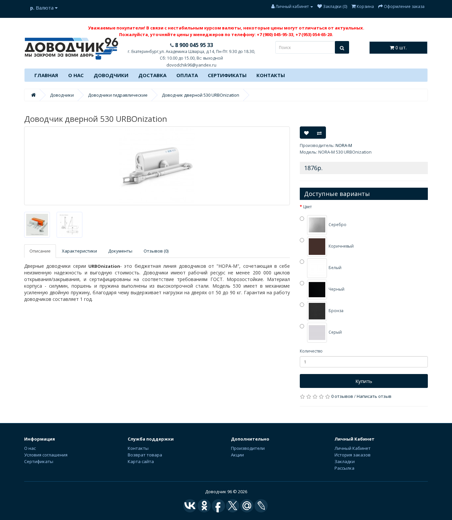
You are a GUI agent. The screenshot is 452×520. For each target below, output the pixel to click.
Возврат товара (145, 455)
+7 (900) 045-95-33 (275, 34)
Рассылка (344, 468)
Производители (248, 448)
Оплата (187, 75)
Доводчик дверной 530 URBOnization (200, 95)
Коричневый (341, 246)
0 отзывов (342, 396)
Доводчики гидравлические (118, 95)
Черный (336, 289)
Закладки (345, 461)
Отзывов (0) (156, 251)
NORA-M (344, 145)
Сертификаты (227, 75)
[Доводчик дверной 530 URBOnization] (157, 165)
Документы (120, 251)
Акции (237, 455)
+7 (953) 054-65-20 (313, 34)
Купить (363, 381)
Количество (311, 351)
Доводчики (111, 75)
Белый (334, 268)
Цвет (307, 207)
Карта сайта (141, 461)
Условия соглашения (46, 455)
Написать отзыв (374, 396)
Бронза (335, 311)
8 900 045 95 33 (193, 45)
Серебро (337, 225)
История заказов (353, 455)
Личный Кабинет (353, 448)
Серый (335, 332)
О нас (76, 75)
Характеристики (79, 251)
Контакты (270, 75)
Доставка (152, 75)
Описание (40, 251)
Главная (46, 75)
